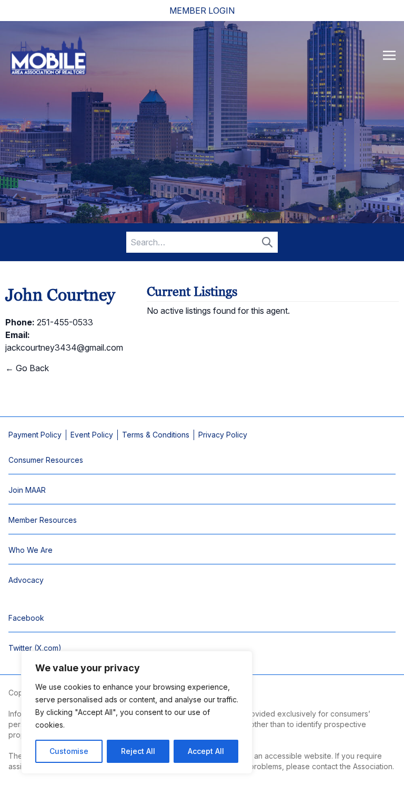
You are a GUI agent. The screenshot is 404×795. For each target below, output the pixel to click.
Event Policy (91, 434)
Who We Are (30, 549)
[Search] (267, 242)
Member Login (202, 10)
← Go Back (27, 368)
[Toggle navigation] (389, 54)
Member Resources (42, 519)
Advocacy (26, 579)
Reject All (138, 751)
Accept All (206, 751)
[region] (136, 712)
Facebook (26, 617)
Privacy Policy (222, 434)
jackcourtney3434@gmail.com (64, 347)
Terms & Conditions (155, 434)
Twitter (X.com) (35, 647)
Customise (68, 751)
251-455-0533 (65, 322)
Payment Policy (35, 434)
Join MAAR (27, 489)
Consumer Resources (45, 459)
